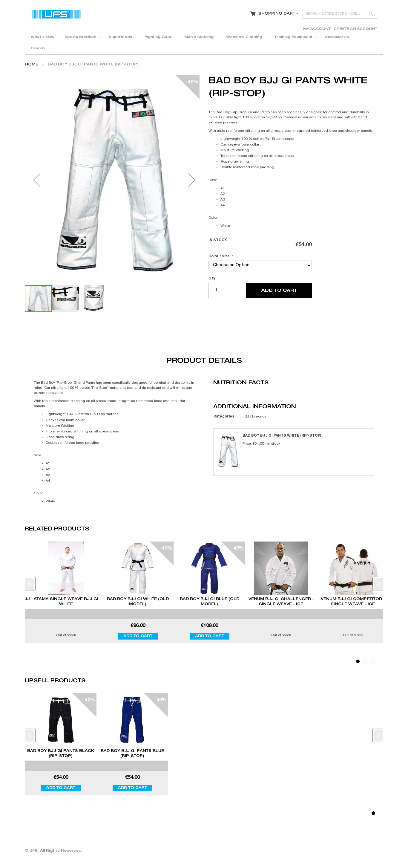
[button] (37, 180)
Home (31, 64)
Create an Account (355, 29)
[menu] (204, 43)
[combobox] (340, 14)
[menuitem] (42, 37)
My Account (317, 29)
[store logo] (56, 14)
